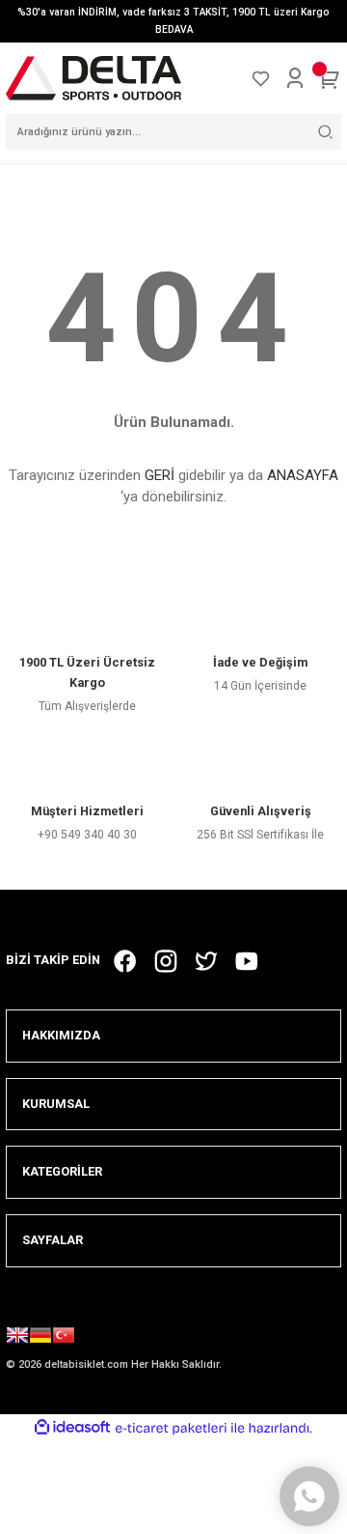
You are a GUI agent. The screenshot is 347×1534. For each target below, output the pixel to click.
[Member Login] (295, 78)
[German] (40, 1337)
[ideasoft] (72, 1427)
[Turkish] (63, 1337)
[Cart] (329, 78)
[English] (17, 1337)
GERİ (159, 475)
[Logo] (93, 77)
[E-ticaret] (171, 1428)
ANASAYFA (302, 475)
